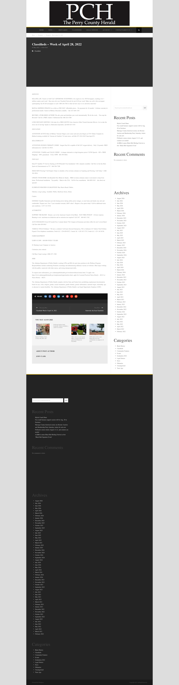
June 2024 (120, 262)
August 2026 (120, 198)
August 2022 (120, 317)
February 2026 (121, 213)
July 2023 (120, 289)
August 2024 (120, 257)
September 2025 (121, 225)
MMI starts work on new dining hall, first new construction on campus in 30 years (96, 339)
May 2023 (120, 294)
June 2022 (120, 322)
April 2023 (120, 297)
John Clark (44, 47)
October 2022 (121, 312)
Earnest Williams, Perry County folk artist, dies (41, 337)
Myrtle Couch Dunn (123, 123)
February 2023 (121, 302)
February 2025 (121, 243)
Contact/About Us (123, 30)
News (50, 30)
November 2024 (121, 250)
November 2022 (121, 309)
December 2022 (121, 307)
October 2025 (121, 223)
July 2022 (120, 319)
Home (41, 30)
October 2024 (121, 253)
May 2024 (120, 265)
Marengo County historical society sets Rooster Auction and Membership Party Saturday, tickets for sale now (131, 133)
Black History (121, 346)
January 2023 (121, 304)
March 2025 (120, 240)
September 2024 (121, 255)
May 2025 (120, 235)
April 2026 (120, 208)
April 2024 (120, 267)
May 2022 (120, 324)
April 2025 (120, 238)
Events (119, 353)
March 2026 (120, 211)
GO (145, 108)
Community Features (123, 351)
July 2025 (120, 230)
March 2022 (120, 329)
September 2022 (121, 314)
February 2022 (121, 331)
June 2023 (120, 292)
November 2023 (121, 280)
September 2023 (121, 285)
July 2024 (120, 260)
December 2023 (121, 277)
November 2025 (121, 220)
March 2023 (120, 299)
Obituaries (63, 30)
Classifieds (77, 30)
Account (106, 30)
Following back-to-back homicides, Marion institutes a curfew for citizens (60, 326)
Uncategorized (121, 366)
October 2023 (121, 282)
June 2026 (120, 203)
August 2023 (120, 287)
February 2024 (121, 272)
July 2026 (120, 201)
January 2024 (121, 275)
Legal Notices (92, 30)
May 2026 (120, 206)
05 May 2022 (35, 47)
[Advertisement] (89, 67)
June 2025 (120, 233)
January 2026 (121, 216)
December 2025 (121, 218)
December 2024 (121, 248)
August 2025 (120, 228)
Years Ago (120, 368)
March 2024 (120, 270)
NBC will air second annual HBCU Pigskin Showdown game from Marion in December (78, 339)
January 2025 (121, 245)
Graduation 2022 (122, 356)
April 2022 (120, 326)
